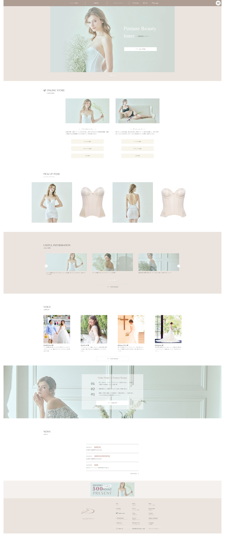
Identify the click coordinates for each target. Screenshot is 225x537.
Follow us (120, 528)
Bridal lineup (121, 518)
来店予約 (96, 3)
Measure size (136, 523)
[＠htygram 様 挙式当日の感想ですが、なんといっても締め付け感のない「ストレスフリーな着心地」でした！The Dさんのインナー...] (168, 342)
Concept (118, 509)
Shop (152, 504)
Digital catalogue (153, 518)
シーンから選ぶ (137, 141)
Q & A (135, 509)
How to (136, 518)
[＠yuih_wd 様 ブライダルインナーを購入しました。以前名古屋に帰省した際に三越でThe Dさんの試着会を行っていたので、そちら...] (94, 342)
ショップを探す (74, 3)
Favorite (136, 3)
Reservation (152, 509)
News (134, 504)
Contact (151, 513)
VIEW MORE (134, 473)
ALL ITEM (87, 155)
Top (117, 504)
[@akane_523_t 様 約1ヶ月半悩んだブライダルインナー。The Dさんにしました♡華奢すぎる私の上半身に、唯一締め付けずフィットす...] (131, 342)
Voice (134, 513)
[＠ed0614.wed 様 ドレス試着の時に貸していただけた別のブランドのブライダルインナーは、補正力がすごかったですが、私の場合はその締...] (57, 342)
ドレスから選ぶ (87, 141)
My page (155, 3)
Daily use (119, 523)
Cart (146, 3)
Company (151, 523)
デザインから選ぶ (87, 148)
